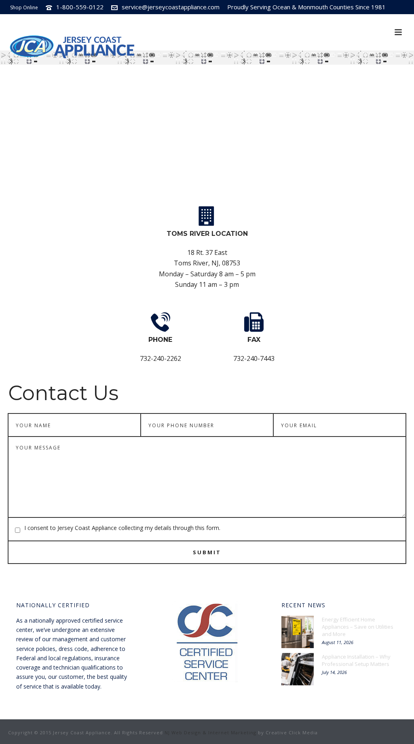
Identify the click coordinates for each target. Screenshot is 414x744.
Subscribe (356, 21)
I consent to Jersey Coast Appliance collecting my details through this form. (122, 528)
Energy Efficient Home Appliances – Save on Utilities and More (357, 627)
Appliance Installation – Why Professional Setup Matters (356, 660)
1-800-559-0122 (80, 7)
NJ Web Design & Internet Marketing (210, 732)
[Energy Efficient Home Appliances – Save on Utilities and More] (297, 632)
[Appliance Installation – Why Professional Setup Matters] (297, 669)
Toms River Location (207, 233)
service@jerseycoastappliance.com (171, 7)
